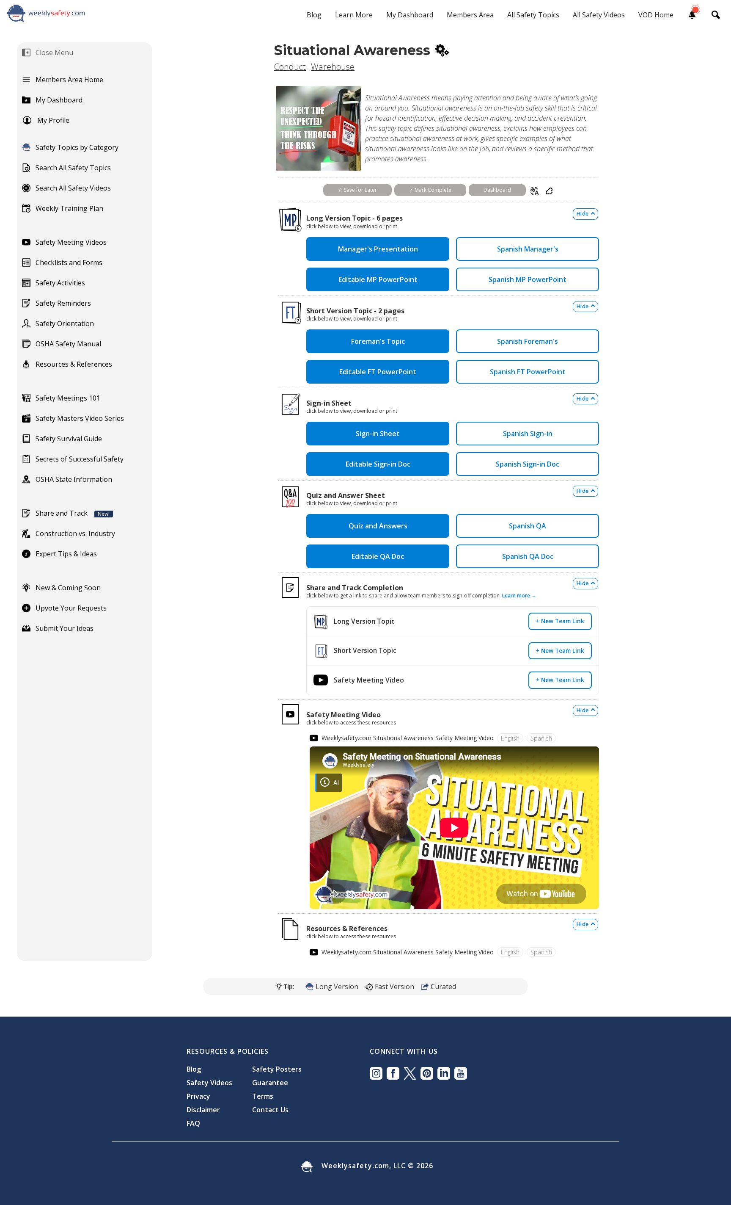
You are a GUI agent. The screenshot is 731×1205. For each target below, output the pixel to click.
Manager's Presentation (378, 249)
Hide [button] (582, 213)
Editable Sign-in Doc (378, 464)
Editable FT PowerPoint (377, 371)
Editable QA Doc (378, 556)
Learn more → (519, 595)
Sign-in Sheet (378, 433)
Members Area (470, 14)
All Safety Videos (599, 14)
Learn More (354, 14)
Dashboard (497, 189)
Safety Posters (277, 1069)
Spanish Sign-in (527, 433)
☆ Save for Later (357, 189)
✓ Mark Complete (430, 189)
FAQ (193, 1123)
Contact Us (270, 1109)
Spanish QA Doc (527, 556)
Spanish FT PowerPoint (528, 371)
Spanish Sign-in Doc (527, 464)
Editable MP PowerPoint (378, 279)
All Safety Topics (533, 14)
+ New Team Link (560, 621)
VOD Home (655, 14)
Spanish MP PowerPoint (527, 279)
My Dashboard (409, 14)
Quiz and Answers (378, 526)
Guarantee (270, 1082)
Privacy (198, 1096)
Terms (262, 1096)
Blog (314, 14)
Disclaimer (203, 1109)
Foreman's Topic (378, 341)
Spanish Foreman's (527, 341)
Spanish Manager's (527, 249)
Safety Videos (209, 1082)
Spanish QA (527, 526)
